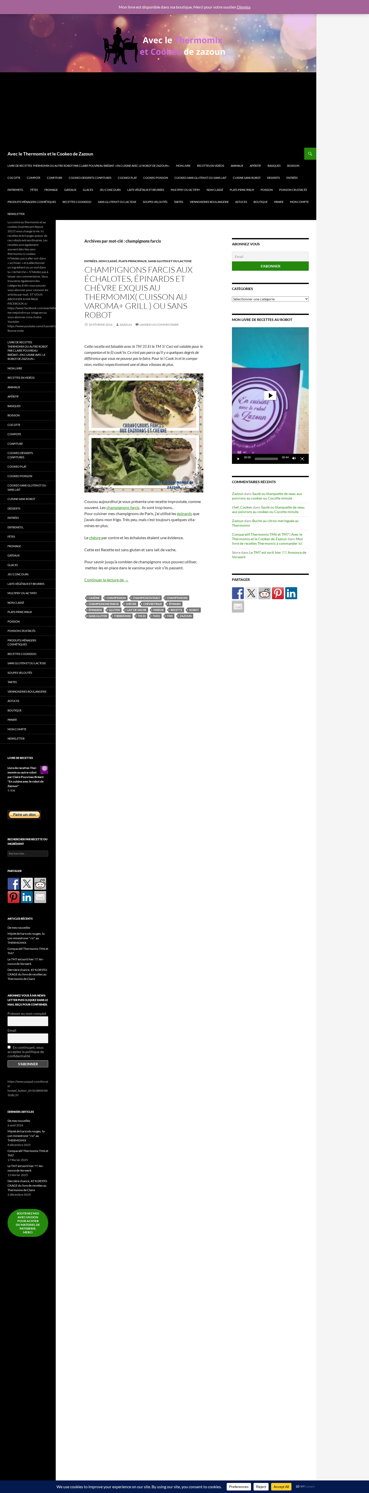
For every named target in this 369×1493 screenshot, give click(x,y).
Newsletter (16, 213)
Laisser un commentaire (159, 324)
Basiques (274, 165)
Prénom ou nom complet (27, 1013)
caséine (94, 597)
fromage (51, 189)
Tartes (178, 201)
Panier (278, 201)
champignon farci (146, 597)
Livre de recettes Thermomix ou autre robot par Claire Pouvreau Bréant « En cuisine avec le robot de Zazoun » (88, 165)
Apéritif (255, 165)
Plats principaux (242, 189)
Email (12, 1030)
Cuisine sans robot (247, 177)
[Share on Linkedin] (291, 593)
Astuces (241, 201)
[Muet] (294, 458)
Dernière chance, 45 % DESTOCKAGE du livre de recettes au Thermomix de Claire (28, 974)
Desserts (273, 177)
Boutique (261, 201)
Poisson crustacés (293, 189)
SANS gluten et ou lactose (117, 201)
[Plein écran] (302, 458)
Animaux (237, 165)
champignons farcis (123, 507)
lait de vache (136, 610)
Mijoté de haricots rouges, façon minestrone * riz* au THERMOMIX (26, 938)
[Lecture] (238, 458)
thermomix (122, 616)
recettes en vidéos (210, 165)
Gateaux (70, 189)
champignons (177, 597)
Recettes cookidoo (77, 201)
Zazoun (125, 324)
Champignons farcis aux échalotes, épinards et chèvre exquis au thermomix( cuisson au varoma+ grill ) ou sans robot (138, 292)
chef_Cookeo (242, 507)
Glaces (88, 189)
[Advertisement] (158, 110)
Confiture (54, 177)
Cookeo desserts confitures (90, 177)
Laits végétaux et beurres (145, 189)
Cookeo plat (127, 177)
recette (176, 610)
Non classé (215, 189)
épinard (175, 603)
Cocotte (14, 177)
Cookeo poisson (155, 177)
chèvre (95, 537)
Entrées (292, 177)
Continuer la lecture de (106, 579)
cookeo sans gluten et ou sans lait (200, 177)
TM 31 (142, 616)
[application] (270, 395)
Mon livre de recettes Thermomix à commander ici (267, 541)
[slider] (266, 459)
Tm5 (170, 616)
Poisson (267, 189)
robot (194, 610)
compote (33, 177)
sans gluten (98, 616)
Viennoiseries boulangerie (209, 201)
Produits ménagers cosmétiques (32, 201)
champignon (116, 597)
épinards (184, 513)
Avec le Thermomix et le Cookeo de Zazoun (50, 153)
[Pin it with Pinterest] (278, 593)
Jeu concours (110, 189)
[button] (270, 395)
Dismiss (244, 7)
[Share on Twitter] (251, 593)
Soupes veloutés (155, 201)
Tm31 (156, 616)
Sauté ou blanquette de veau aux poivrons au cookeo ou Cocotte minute (267, 495)
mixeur (158, 610)
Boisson (293, 165)
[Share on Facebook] (238, 593)
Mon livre (183, 165)
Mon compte (299, 201)
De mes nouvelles (19, 927)
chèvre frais (152, 603)
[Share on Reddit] (265, 593)
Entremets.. (16, 189)
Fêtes (34, 189)
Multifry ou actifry (185, 189)
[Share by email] (238, 606)
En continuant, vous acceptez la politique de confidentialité (26, 1051)
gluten (114, 610)
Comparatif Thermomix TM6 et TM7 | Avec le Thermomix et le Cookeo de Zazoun (267, 536)
